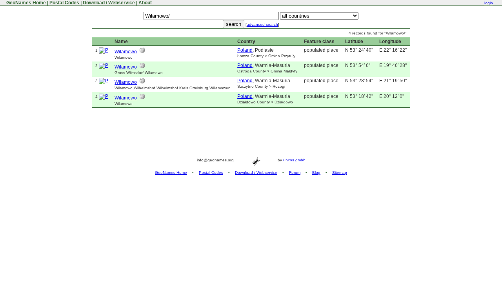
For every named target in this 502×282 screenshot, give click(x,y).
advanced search (262, 24)
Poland (245, 50)
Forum (294, 172)
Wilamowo (126, 51)
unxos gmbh (294, 160)
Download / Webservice (109, 2)
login (488, 3)
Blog (316, 172)
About (145, 2)
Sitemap (339, 172)
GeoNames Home (25, 2)
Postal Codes (64, 2)
